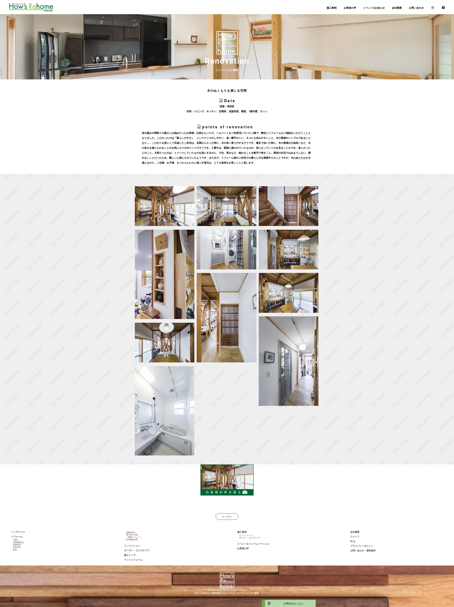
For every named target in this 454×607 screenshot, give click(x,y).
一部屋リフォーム (134, 537)
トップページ (18, 531)
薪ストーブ (130, 555)
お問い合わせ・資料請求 (363, 550)
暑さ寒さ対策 (132, 534)
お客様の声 (350, 7)
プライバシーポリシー (361, 545)
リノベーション (132, 545)
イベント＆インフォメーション (253, 543)
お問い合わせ (416, 7)
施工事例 (332, 7)
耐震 (15, 549)
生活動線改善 (132, 539)
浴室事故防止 (19, 542)
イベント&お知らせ (374, 7)
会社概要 (397, 7)
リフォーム (17, 536)
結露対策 (17, 544)
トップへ (227, 516)
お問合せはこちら (292, 603)
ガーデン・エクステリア (137, 550)
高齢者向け (131, 532)
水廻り (16, 539)
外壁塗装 (17, 547)
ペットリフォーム (133, 559)
